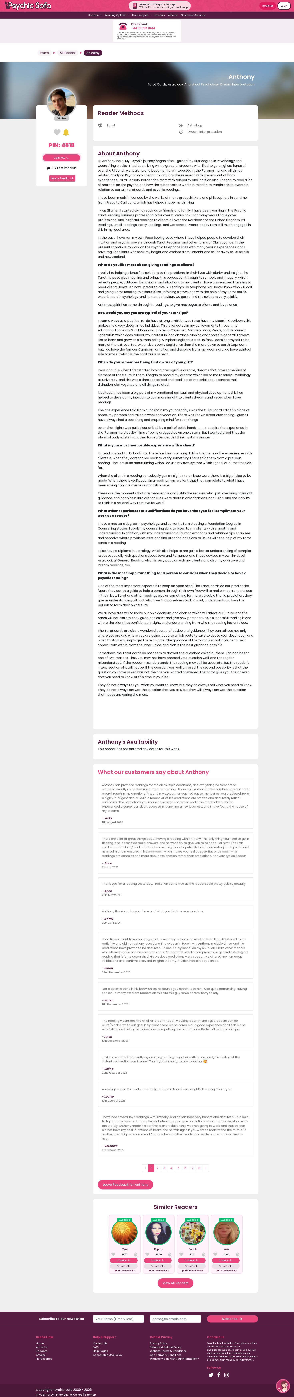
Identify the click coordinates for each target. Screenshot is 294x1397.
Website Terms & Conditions (168, 1351)
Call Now (60, 157)
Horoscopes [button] (140, 15)
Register (267, 6)
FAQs (96, 1347)
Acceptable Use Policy (107, 1355)
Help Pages (100, 1351)
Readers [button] (94, 15)
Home (44, 53)
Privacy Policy (159, 1343)
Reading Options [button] (116, 15)
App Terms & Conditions (165, 1355)
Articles (173, 15)
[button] (283, 1386)
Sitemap (90, 1394)
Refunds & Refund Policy (165, 1347)
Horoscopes (44, 1358)
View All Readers (175, 1283)
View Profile (123, 1266)
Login (284, 6)
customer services (217, 1356)
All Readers (68, 53)
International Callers (69, 1394)
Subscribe (230, 1319)
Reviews (159, 15)
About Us (42, 1347)
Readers (41, 1351)
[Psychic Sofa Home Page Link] (30, 6)
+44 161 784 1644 (143, 28)
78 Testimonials (63, 168)
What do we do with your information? (174, 1358)
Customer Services (193, 15)
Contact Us (100, 1343)
